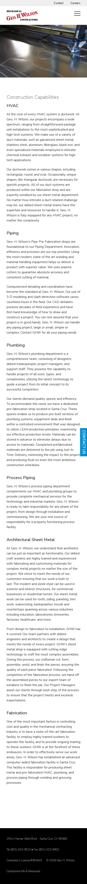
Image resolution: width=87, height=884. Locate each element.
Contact (58, 3)
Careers (75, 3)
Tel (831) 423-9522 (19, 850)
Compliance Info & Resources (23, 871)
